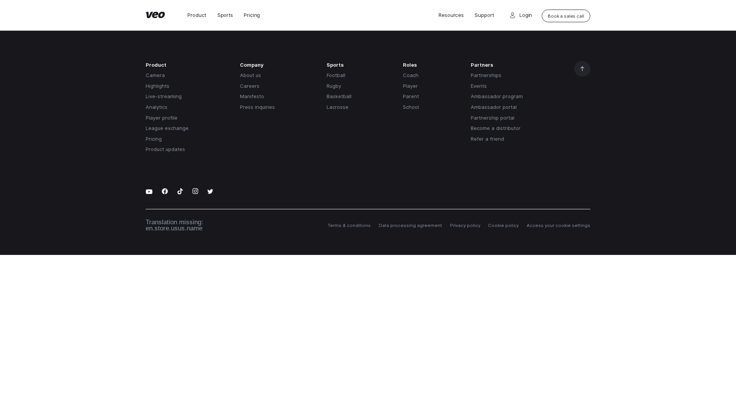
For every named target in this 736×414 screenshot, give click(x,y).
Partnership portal (492, 118)
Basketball (339, 96)
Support (484, 15)
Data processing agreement (410, 225)
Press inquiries (257, 107)
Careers (250, 86)
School (411, 107)
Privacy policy (465, 225)
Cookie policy (503, 225)
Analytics (157, 107)
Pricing (252, 15)
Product (196, 15)
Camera (155, 75)
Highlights (157, 86)
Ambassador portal (494, 107)
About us (250, 75)
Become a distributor (496, 128)
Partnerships (486, 75)
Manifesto (252, 96)
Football (336, 75)
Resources (451, 15)
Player (410, 86)
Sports (225, 15)
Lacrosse (337, 107)
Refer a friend (487, 139)
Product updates (165, 149)
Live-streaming (164, 96)
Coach (411, 75)
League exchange (167, 128)
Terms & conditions (349, 225)
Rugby (334, 86)
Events (479, 86)
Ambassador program (497, 96)
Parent (411, 96)
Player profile (161, 118)
